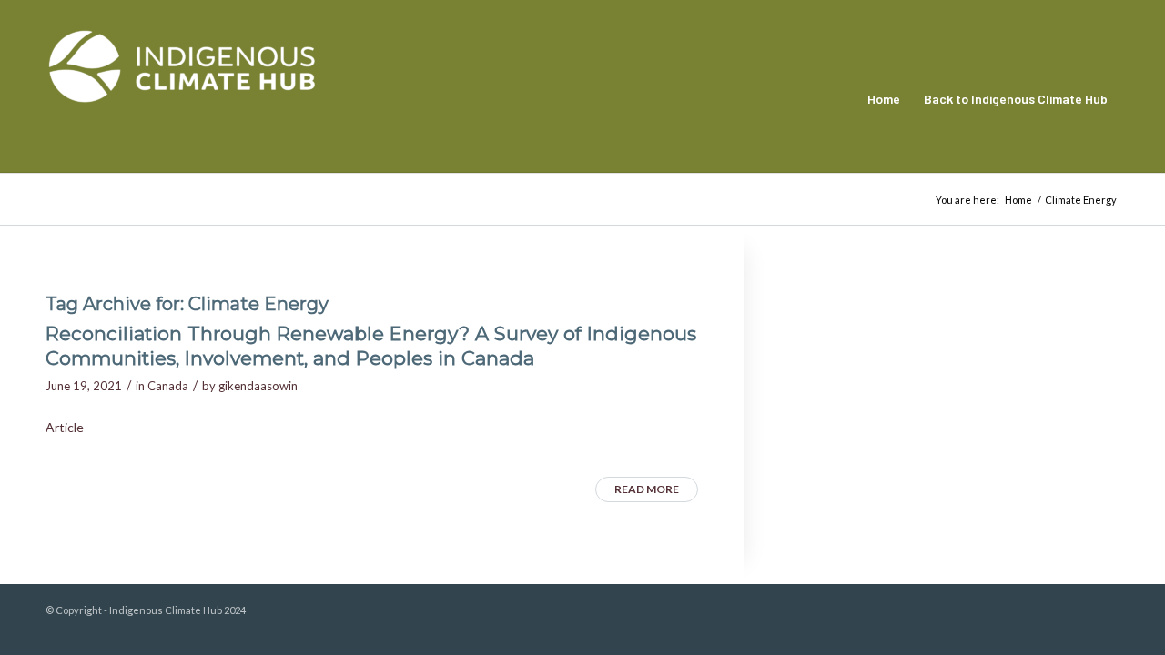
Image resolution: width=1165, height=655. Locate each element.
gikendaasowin (258, 385)
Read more (646, 489)
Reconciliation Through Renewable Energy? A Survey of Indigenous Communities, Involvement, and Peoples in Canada (371, 345)
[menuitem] (884, 99)
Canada (167, 385)
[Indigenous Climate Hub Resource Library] (182, 99)
